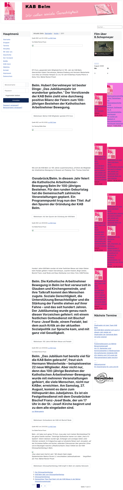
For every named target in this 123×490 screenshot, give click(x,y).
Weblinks (6, 67)
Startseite (6, 39)
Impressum (7, 73)
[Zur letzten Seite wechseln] (50, 484)
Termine (6, 46)
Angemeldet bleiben (12, 95)
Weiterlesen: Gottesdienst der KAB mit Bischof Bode (52, 420)
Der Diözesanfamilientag (44, 472)
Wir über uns (7, 52)
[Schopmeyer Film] (104, 48)
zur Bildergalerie (38, 411)
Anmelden (16, 100)
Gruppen (6, 43)
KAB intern (7, 64)
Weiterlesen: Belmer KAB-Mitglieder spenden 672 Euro (53, 116)
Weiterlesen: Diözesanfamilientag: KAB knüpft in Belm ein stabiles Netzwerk (61, 466)
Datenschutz (7, 76)
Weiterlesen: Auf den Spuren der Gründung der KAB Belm (54, 217)
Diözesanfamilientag (42, 477)
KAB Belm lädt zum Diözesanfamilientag (49, 474)
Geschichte (7, 55)
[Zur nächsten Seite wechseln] (48, 484)
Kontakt (6, 70)
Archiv (5, 61)
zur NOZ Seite (52, 38)
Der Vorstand (8, 58)
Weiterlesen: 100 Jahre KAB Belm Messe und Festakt (52, 341)
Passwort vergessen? (11, 105)
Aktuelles (6, 49)
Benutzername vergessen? (12, 107)
